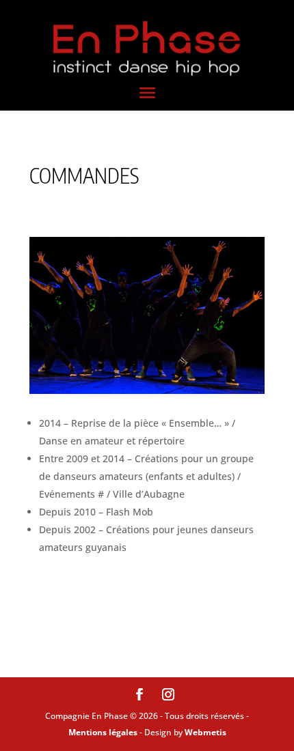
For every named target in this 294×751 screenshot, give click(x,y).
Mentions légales (102, 732)
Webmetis (205, 732)
